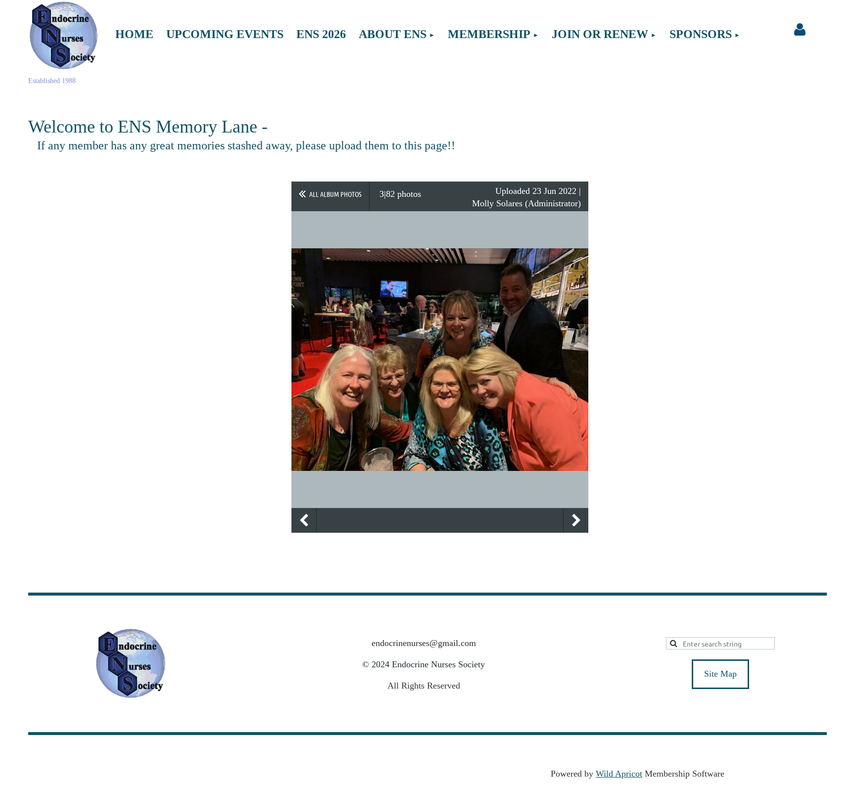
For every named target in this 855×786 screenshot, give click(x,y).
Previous (303, 520)
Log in (799, 29)
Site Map (720, 674)
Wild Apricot (619, 774)
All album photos (335, 193)
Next (576, 520)
